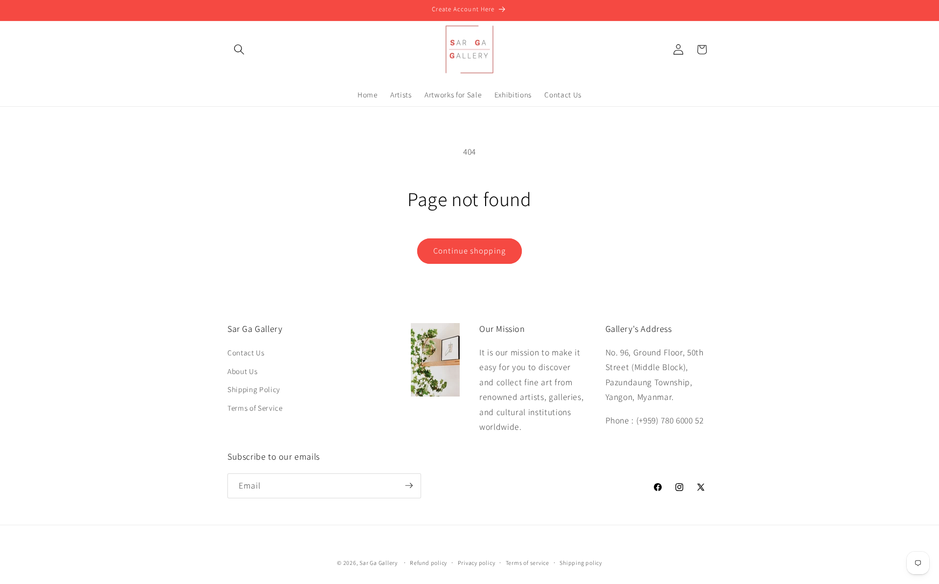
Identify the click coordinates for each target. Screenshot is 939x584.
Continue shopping (469, 250)
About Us (242, 371)
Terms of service (527, 562)
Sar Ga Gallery (378, 562)
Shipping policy (580, 562)
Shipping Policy (253, 389)
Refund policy (428, 562)
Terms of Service (255, 408)
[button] (239, 49)
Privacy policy (476, 562)
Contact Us (246, 352)
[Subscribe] (409, 485)
